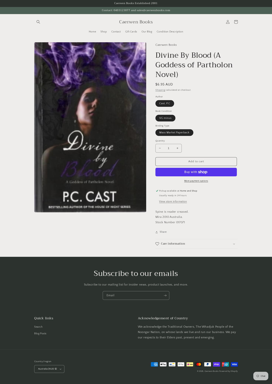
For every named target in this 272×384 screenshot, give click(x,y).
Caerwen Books (212, 371)
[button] (38, 22)
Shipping (160, 90)
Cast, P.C (164, 103)
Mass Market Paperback (174, 132)
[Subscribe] (165, 295)
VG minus (165, 118)
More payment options (196, 181)
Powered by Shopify (228, 371)
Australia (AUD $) (47, 368)
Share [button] (163, 231)
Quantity (160, 140)
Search (38, 326)
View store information (173, 201)
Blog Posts (40, 333)
